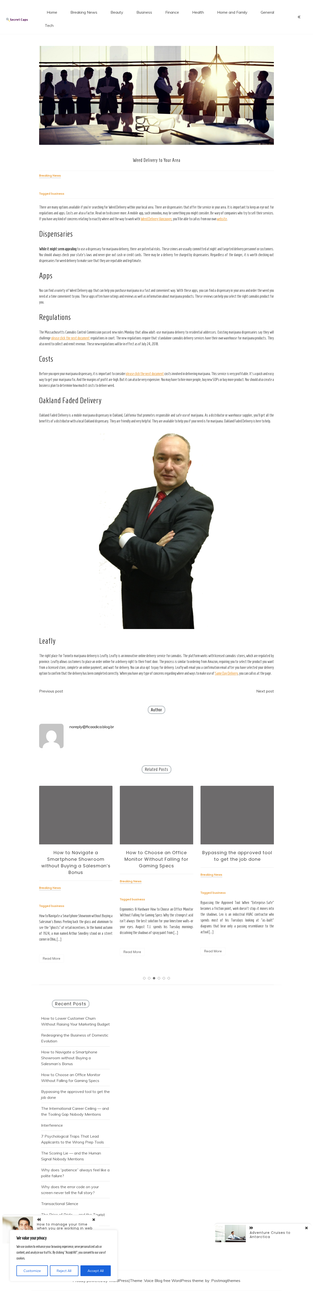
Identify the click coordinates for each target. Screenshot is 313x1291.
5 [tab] (164, 978)
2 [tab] (149, 978)
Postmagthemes (225, 1280)
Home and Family (232, 12)
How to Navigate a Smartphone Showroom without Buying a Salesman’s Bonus (69, 1058)
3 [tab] (154, 978)
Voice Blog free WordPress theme (173, 1280)
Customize (32, 1271)
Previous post (51, 691)
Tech (49, 25)
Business (144, 12)
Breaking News (83, 12)
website (222, 219)
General (267, 12)
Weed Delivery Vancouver (156, 219)
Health (198, 12)
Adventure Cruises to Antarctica (270, 1234)
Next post (265, 691)
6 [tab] (169, 978)
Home (52, 12)
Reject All (64, 1271)
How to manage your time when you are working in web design (65, 1228)
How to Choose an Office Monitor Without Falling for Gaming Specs (156, 859)
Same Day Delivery (226, 673)
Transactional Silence (59, 1203)
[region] (63, 1255)
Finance (172, 12)
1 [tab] (144, 978)
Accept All (96, 1271)
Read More (51, 958)
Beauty (117, 12)
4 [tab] (159, 978)
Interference (52, 1125)
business (57, 193)
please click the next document (70, 338)
